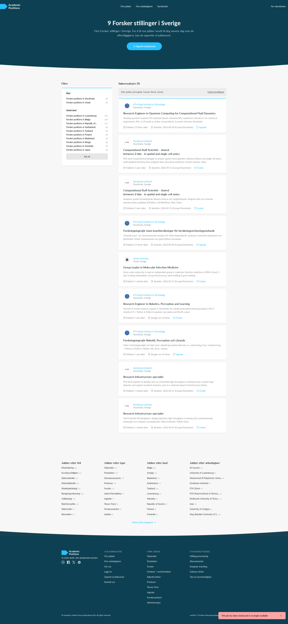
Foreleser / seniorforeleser (159, 571)
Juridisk (193, 615)
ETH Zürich (196, 488)
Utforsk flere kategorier (143, 522)
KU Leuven (196, 467)
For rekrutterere (278, 6)
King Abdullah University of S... (205, 514)
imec (193, 503)
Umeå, (136, 261)
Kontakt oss (109, 581)
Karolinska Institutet (142, 141)
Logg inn (108, 571)
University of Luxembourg (203, 472)
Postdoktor (111, 472)
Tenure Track (111, 503)
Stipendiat (110, 467)
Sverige (147, 107)
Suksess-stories (197, 571)
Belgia (151, 467)
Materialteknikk (70, 483)
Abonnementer (197, 561)
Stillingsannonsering (199, 556)
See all (87, 156)
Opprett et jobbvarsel (145, 46)
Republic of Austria (157, 503)
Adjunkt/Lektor (154, 576)
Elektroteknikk (70, 478)
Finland (151, 508)
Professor (110, 483)
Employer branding (198, 566)
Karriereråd (162, 6)
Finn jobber (126, 6)
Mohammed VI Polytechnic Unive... (207, 478)
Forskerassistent (112, 508)
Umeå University (140, 258)
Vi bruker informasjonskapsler (208, 615)
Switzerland (154, 483)
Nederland (153, 478)
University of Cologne (201, 508)
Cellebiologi (68, 498)
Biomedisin (68, 514)
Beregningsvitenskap (73, 493)
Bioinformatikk (70, 503)
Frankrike (152, 514)
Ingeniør (202, 127)
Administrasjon (154, 602)
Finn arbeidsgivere (144, 6)
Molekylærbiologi (71, 488)
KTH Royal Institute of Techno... (206, 493)
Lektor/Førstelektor (114, 493)
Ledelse (108, 514)
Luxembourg (154, 493)
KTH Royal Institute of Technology (149, 104)
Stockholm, (138, 107)
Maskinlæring (69, 467)
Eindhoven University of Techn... (206, 498)
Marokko (152, 498)
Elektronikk (68, 508)
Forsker (200, 167)
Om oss (107, 566)
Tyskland (152, 488)
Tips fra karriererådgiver (201, 576)
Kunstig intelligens (71, 472)
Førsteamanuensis (114, 478)
